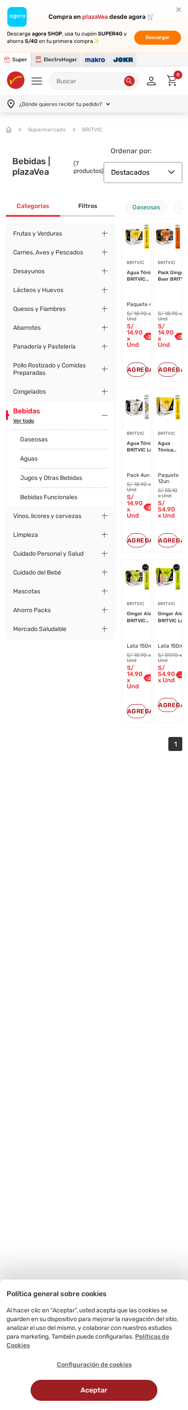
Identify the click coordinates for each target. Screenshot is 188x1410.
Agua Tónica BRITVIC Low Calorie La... (142, 447)
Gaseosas (34, 439)
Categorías (33, 206)
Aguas (29, 458)
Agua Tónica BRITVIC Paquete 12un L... (167, 447)
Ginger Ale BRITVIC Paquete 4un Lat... (142, 617)
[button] (129, 81)
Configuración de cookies (94, 1364)
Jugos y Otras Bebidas (51, 478)
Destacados (130, 172)
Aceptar (94, 1390)
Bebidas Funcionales (48, 497)
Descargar (158, 37)
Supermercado (47, 130)
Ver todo (23, 421)
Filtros (87, 206)
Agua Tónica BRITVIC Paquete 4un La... (142, 276)
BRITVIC (92, 130)
